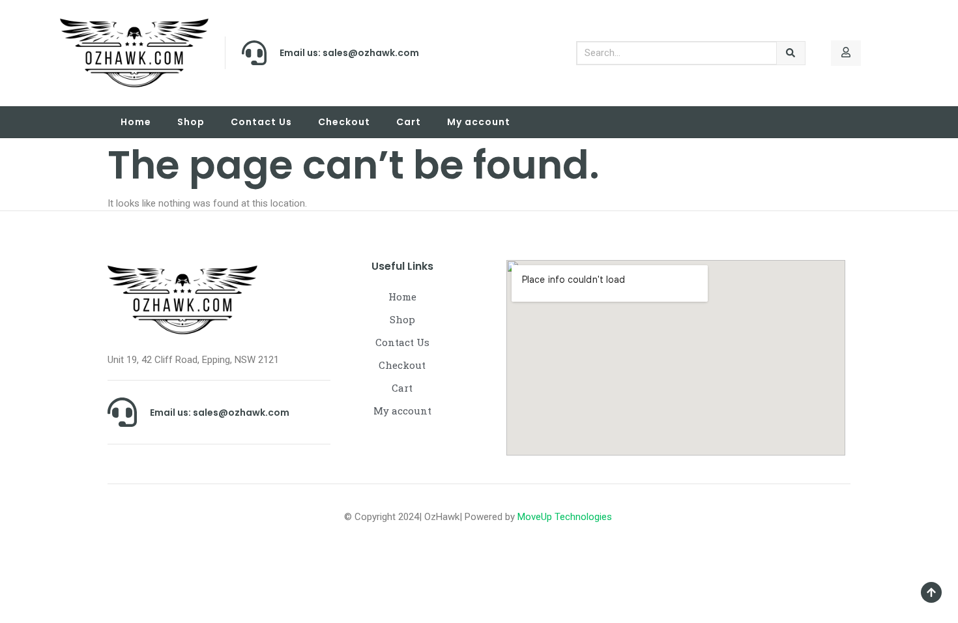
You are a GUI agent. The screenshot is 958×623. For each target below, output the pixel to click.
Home (136, 121)
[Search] (791, 53)
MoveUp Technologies (566, 517)
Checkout (344, 121)
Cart (408, 121)
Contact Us (261, 121)
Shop (191, 121)
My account (478, 121)
